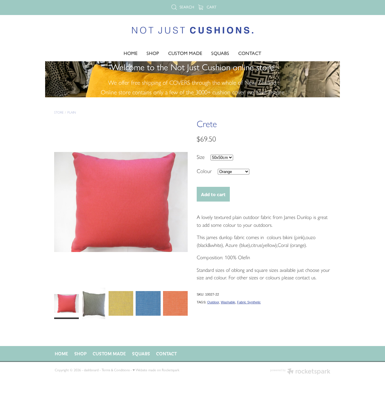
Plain (71, 112)
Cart (211, 7)
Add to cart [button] (213, 194)
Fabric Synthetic (249, 302)
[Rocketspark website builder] (300, 372)
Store (58, 112)
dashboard (91, 370)
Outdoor (213, 302)
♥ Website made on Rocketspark (156, 370)
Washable (228, 302)
